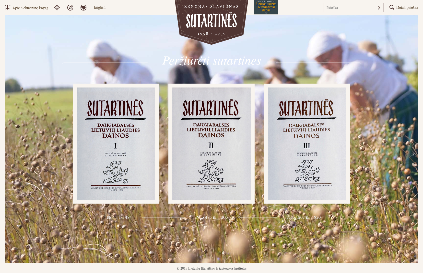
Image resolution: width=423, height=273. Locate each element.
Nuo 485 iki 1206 (212, 217)
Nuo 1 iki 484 (119, 217)
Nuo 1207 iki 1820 (304, 217)
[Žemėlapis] (87, 8)
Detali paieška (407, 7)
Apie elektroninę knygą (30, 7)
